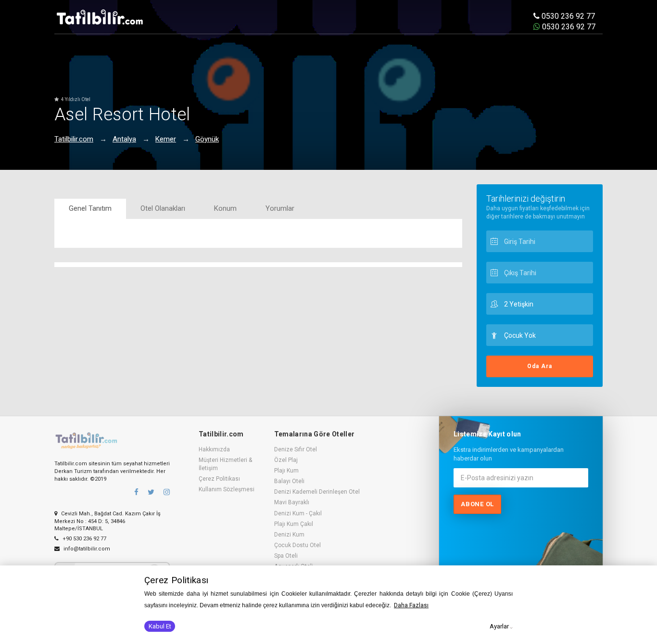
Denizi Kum (289, 534)
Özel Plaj (286, 460)
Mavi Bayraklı (291, 502)
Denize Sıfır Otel (295, 449)
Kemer (165, 139)
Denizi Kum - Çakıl (298, 513)
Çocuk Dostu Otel (297, 545)
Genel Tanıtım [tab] (90, 208)
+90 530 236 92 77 (83, 539)
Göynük (207, 139)
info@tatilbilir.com (86, 549)
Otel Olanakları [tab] (162, 208)
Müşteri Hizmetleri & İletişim (225, 464)
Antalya (124, 139)
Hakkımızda (214, 449)
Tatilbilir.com (73, 139)
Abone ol (477, 504)
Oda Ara (539, 366)
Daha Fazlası (411, 605)
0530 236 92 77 (567, 16)
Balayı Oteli (289, 481)
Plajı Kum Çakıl (293, 524)
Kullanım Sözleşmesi (226, 489)
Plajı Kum (286, 470)
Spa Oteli (286, 555)
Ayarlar (499, 626)
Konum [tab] (225, 208)
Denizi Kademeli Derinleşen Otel (317, 491)
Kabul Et (160, 626)
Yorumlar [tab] (279, 208)
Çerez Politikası (219, 478)
